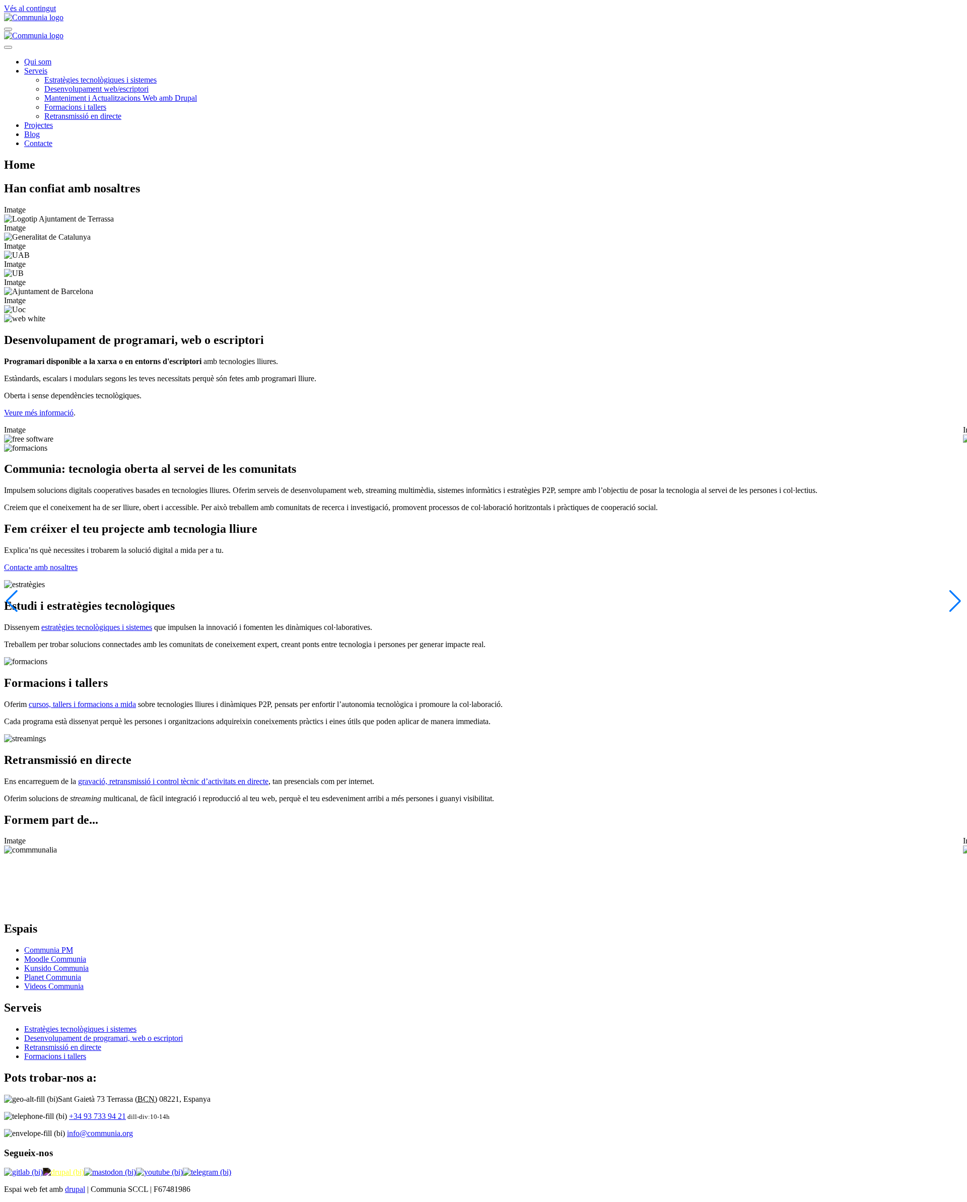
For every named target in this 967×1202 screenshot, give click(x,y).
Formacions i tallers (75, 107)
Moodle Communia (55, 959)
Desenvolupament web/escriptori (96, 89)
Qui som (37, 61)
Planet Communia (52, 977)
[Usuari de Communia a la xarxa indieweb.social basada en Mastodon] (110, 1172)
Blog (32, 134)
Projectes (38, 125)
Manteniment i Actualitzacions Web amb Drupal (120, 98)
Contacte (38, 143)
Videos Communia (54, 986)
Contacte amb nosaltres (41, 567)
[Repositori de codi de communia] (23, 1172)
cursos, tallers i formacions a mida (82, 704)
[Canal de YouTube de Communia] (159, 1172)
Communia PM (48, 950)
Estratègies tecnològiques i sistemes (100, 80)
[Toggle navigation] (8, 29)
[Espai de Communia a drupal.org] (63, 1172)
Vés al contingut (30, 8)
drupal (75, 1189)
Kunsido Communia (56, 968)
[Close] (8, 47)
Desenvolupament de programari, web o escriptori (103, 1038)
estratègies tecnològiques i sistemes (96, 627)
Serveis (35, 70)
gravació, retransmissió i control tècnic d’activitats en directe (173, 781)
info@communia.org (100, 1133)
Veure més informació (39, 412)
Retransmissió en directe (82, 116)
